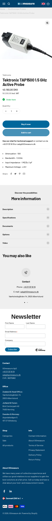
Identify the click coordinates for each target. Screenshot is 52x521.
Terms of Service (36, 445)
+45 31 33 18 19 (29, 287)
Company (9, 340)
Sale (4, 440)
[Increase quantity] (17, 111)
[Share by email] (24, 174)
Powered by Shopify (29, 513)
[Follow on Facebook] (4, 491)
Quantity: (7, 106)
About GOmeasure (37, 440)
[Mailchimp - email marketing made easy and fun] (40, 352)
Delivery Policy (35, 455)
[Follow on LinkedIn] (10, 491)
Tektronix (7, 75)
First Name (9, 323)
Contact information (37, 436)
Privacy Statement (37, 450)
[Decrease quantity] (6, 111)
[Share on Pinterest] (20, 174)
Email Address (11, 332)
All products (8, 445)
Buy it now (26, 124)
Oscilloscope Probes (17, 9)
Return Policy (34, 459)
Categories (7, 436)
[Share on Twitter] (15, 174)
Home (2, 9)
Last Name (30, 323)
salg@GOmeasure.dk (29, 291)
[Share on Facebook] (11, 174)
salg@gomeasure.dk (12, 375)
